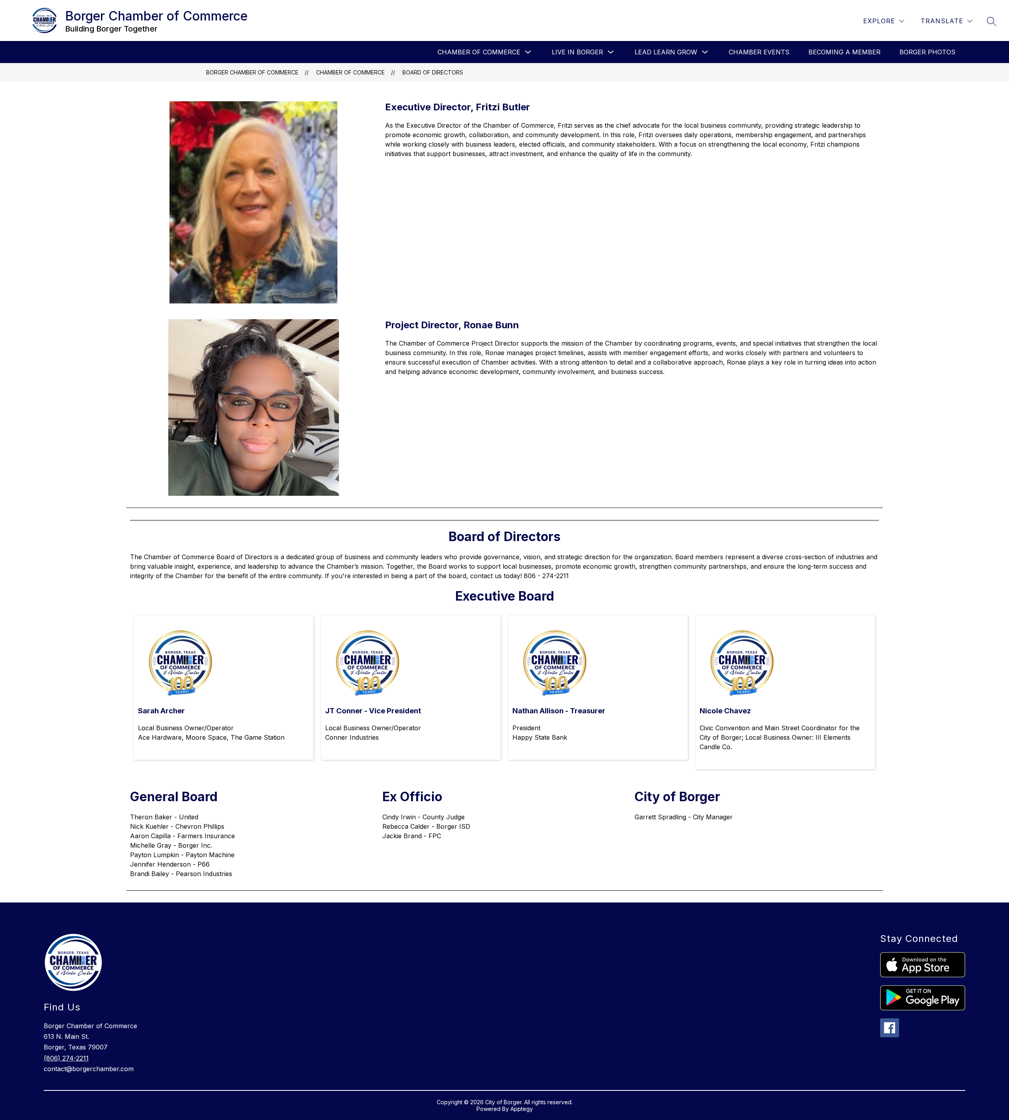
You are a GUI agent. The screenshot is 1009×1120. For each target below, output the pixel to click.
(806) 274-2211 (66, 1058)
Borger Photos (927, 52)
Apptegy (521, 1108)
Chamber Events (759, 52)
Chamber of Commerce (478, 52)
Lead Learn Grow (666, 52)
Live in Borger (577, 52)
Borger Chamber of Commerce (252, 72)
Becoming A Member (844, 52)
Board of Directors (432, 72)
